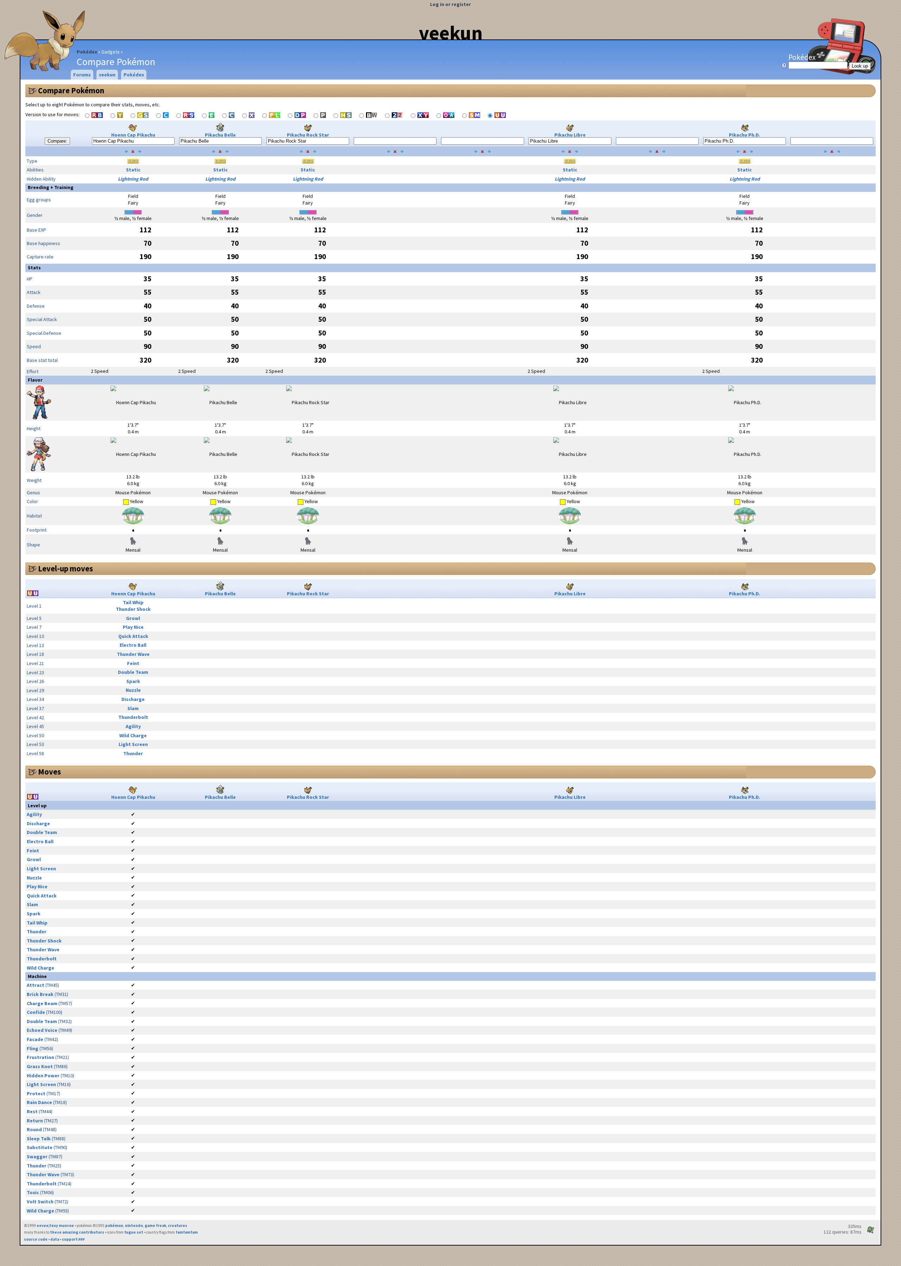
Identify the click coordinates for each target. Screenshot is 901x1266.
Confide (36, 1012)
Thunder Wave (133, 654)
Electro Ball (133, 645)
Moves (49, 772)
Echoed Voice (42, 1030)
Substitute (39, 1147)
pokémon (114, 1225)
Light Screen (133, 744)
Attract (35, 985)
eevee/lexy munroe (55, 1225)
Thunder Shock (133, 609)
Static (133, 170)
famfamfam (187, 1232)
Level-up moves (65, 569)
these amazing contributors (77, 1232)
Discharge (133, 699)
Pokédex (87, 52)
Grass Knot (40, 1066)
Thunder (133, 753)
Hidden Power (43, 1075)
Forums (82, 74)
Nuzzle (133, 690)
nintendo (134, 1225)
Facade (35, 1039)
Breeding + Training (51, 187)
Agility (133, 726)
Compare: (57, 141)
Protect (36, 1093)
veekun (451, 32)
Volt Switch (40, 1201)
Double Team (133, 672)
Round (34, 1129)
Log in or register (450, 4)
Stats (34, 267)
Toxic (33, 1192)
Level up (37, 805)
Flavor (35, 380)
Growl (133, 618)
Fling (32, 1048)
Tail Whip (133, 602)
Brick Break (40, 994)
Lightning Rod (133, 179)
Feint (133, 663)
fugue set (133, 1232)
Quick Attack (133, 636)
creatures (177, 1225)
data (54, 1239)
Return (35, 1120)
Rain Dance (39, 1102)
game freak (155, 1225)
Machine (37, 976)
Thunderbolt (133, 717)
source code (36, 1239)
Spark (133, 681)
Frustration (40, 1057)
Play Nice (133, 627)
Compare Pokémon (71, 90)
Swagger (37, 1156)
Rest (32, 1111)
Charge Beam (42, 1003)
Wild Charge (133, 735)
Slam (133, 708)
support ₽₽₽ (73, 1239)
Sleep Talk (39, 1138)
